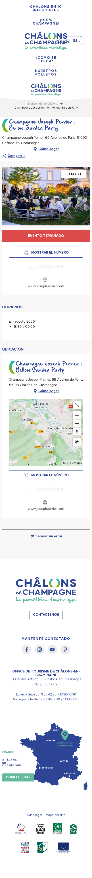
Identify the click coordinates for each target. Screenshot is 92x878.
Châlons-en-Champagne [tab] (11, 762)
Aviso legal (34, 815)
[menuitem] (46, 8)
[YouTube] (54, 652)
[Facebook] (28, 652)
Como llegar (18, 777)
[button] (76, 40)
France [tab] (8, 752)
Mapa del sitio (55, 815)
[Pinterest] (65, 652)
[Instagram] (41, 652)
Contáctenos (46, 615)
